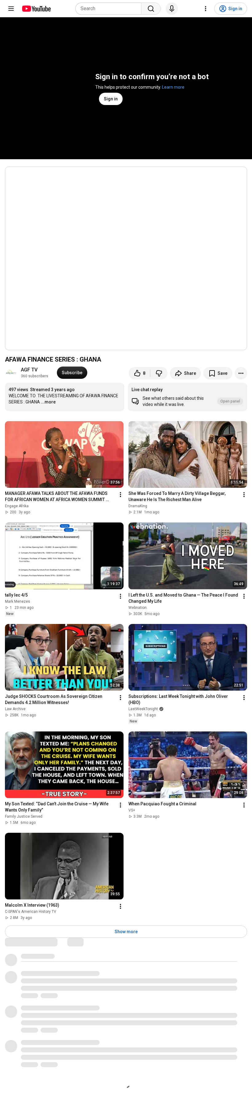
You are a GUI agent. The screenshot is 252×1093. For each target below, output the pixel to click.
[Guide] (11, 8)
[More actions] (241, 373)
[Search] (151, 8)
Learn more (173, 87)
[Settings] (205, 8)
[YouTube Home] (36, 8)
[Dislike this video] (158, 373)
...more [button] (48, 401)
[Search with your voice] (172, 8)
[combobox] (110, 8)
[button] (187, 397)
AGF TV (29, 370)
